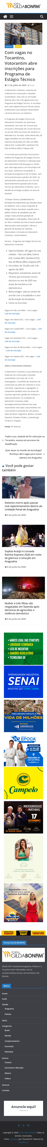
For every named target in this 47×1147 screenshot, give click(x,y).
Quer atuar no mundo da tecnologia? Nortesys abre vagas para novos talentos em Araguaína (23, 454)
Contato (5, 1090)
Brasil (7, 1030)
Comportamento (12, 1041)
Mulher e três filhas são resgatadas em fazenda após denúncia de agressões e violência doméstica (22, 608)
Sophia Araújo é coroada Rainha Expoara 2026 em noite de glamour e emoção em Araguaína (23, 556)
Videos (8, 1078)
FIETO (4, 1020)
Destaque (9, 46)
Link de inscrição (12, 341)
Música (8, 1073)
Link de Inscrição (12, 313)
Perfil (4, 999)
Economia (9, 1046)
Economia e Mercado (14, 1067)
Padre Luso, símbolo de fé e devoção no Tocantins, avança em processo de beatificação (25, 440)
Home (4, 993)
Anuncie (5, 1085)
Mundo (8, 1035)
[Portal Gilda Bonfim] (5, 16)
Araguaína (9, 1008)
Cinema (8, 1062)
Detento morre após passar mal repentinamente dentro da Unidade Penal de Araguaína (23, 506)
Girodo (32, 85)
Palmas (8, 1014)
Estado (18, 46)
